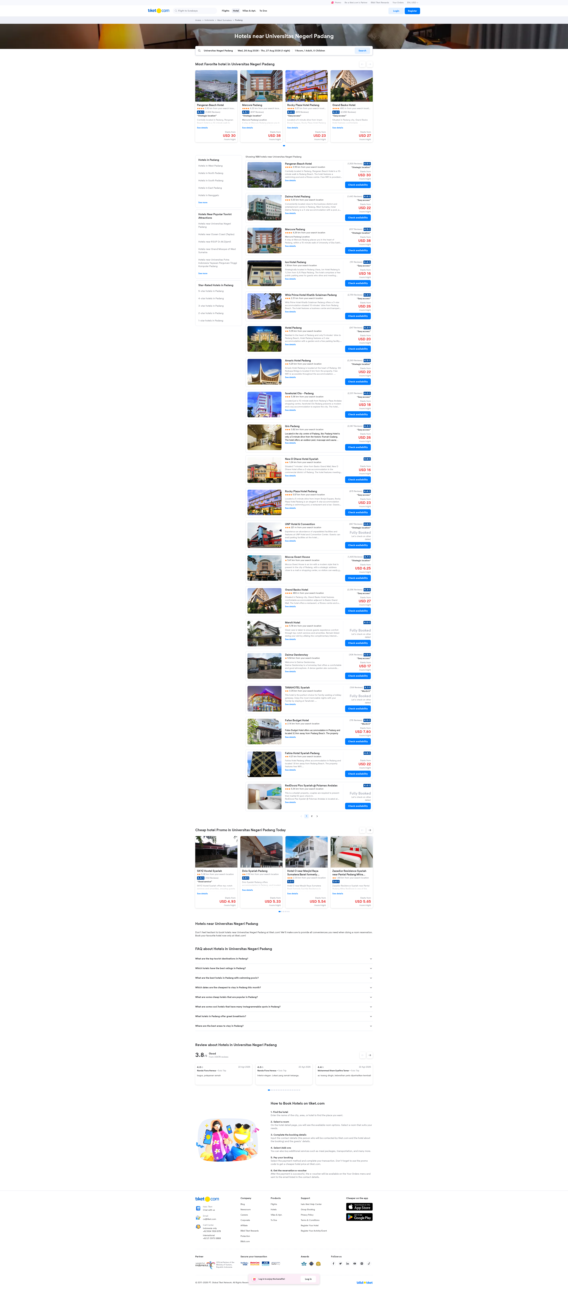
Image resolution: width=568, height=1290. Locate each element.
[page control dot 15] (294, 1090)
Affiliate (244, 1225)
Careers (244, 1215)
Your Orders (398, 2)
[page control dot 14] (292, 1090)
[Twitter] (340, 1263)
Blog (243, 1204)
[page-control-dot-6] (288, 911)
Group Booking (308, 1209)
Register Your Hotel (309, 1225)
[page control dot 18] (299, 1090)
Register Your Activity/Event (314, 1231)
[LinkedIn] (347, 1263)
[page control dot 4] (274, 1090)
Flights (274, 1204)
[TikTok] (369, 1263)
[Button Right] (370, 1055)
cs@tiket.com (209, 1219)
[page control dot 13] (290, 1090)
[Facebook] (333, 1263)
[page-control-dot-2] (281, 911)
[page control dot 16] (296, 1090)
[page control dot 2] (271, 1090)
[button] (362, 64)
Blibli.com (245, 1241)
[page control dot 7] (280, 1090)
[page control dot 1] (269, 1090)
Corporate (245, 1220)
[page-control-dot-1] (284, 145)
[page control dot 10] (285, 1090)
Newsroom (246, 1209)
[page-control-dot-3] (283, 911)
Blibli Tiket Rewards (380, 2)
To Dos (274, 1220)
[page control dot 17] (297, 1090)
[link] (396, 11)
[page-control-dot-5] (287, 911)
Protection (245, 1236)
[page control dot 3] (272, 1090)
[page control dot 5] (276, 1090)
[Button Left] (363, 1055)
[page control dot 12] (288, 1090)
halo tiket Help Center (311, 1204)
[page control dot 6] (278, 1090)
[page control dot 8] (281, 1090)
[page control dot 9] (283, 1090)
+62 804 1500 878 (212, 1231)
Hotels (274, 1209)
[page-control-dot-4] (285, 911)
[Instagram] (361, 1263)
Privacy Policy (307, 1215)
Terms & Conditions (310, 1220)
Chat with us (209, 1210)
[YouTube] (354, 1263)
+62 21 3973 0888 (212, 1238)
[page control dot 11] (287, 1090)
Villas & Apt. (276, 1215)
